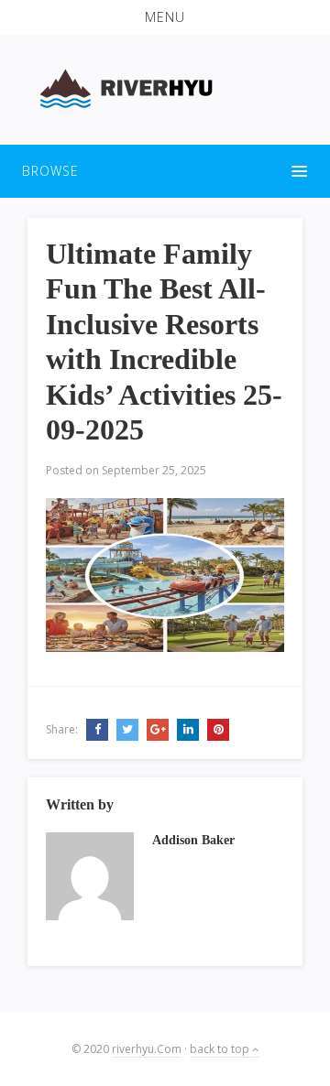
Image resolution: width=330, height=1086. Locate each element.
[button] (165, 17)
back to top (221, 1049)
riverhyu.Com (147, 1049)
